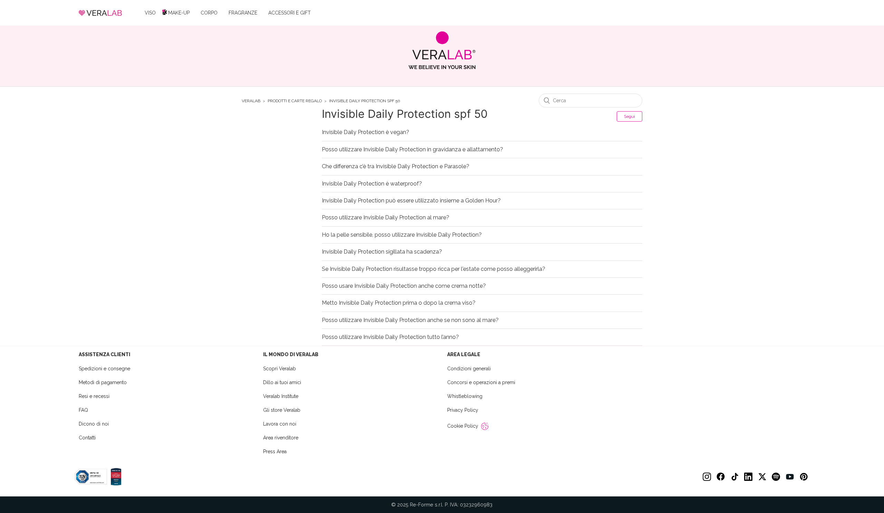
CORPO (209, 13)
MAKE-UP (179, 13)
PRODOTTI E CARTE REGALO (295, 101)
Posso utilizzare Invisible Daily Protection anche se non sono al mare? (410, 320)
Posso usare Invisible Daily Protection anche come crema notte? (404, 286)
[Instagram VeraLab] (707, 477)
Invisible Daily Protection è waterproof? (372, 184)
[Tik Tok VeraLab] (734, 477)
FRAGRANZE (243, 13)
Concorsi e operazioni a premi (481, 382)
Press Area (275, 451)
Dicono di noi (94, 424)
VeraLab (251, 101)
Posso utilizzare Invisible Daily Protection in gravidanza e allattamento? (412, 149)
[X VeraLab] (762, 477)
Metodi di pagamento (103, 382)
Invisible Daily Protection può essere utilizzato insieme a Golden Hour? (411, 201)
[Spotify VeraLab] (776, 477)
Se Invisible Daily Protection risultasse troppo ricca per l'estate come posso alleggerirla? (433, 269)
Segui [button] (629, 116)
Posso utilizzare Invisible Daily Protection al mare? (385, 218)
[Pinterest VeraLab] (803, 477)
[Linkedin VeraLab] (748, 477)
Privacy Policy (462, 410)
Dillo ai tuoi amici (282, 382)
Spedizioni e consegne (104, 368)
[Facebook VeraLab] (721, 477)
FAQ (83, 410)
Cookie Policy (462, 426)
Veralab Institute (280, 396)
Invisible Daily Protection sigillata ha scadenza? (382, 252)
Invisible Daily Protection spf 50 (364, 101)
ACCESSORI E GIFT (289, 13)
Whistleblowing (464, 396)
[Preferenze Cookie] (485, 426)
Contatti (87, 437)
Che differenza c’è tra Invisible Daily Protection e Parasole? (395, 166)
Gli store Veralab (281, 410)
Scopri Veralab (279, 368)
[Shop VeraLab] (442, 50)
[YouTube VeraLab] (790, 477)
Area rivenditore (280, 437)
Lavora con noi (279, 424)
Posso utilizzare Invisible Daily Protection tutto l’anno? (390, 337)
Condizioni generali (469, 368)
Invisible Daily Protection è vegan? (365, 132)
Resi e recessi (94, 396)
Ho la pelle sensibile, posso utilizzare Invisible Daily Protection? (402, 235)
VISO (150, 13)
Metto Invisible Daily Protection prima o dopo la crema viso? (398, 303)
